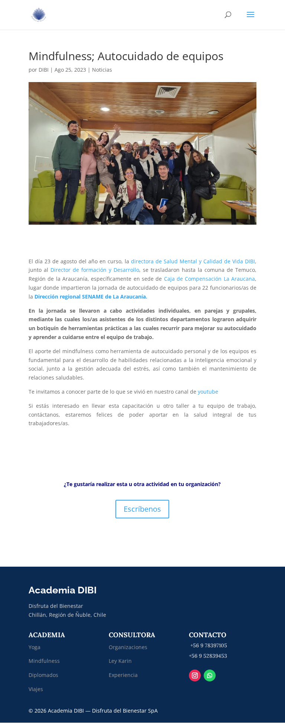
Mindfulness (44, 660)
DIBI (44, 69)
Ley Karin (120, 660)
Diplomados (44, 674)
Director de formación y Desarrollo (94, 269)
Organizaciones (128, 647)
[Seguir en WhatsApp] (210, 675)
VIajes (36, 689)
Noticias (102, 69)
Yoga (34, 647)
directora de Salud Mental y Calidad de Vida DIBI (193, 261)
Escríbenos (142, 509)
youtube (209, 391)
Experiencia (123, 674)
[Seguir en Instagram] (195, 675)
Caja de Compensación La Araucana (209, 278)
